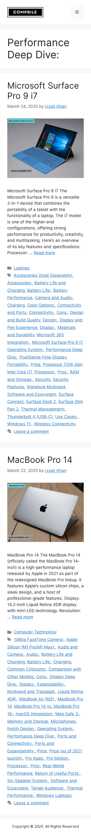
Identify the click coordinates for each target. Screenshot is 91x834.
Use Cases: (66, 416)
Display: (47, 327)
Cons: (62, 312)
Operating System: (25, 349)
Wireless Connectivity (55, 423)
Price (36, 364)
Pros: (62, 372)
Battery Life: (39, 290)
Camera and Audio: (54, 297)
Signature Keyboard (46, 386)
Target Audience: (47, 788)
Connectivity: (41, 312)
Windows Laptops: (54, 795)
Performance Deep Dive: (31, 736)
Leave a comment (31, 431)
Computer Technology (35, 632)
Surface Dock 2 (41, 401)
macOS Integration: (34, 713)
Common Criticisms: (26, 669)
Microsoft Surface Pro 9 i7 (57, 342)
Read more (44, 252)
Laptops (22, 268)
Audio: (32, 654)
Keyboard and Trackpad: (31, 691)
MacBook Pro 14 (39, 460)
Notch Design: (21, 728)
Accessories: (19, 282)
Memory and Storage (27, 721)
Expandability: (51, 684)
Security (42, 379)
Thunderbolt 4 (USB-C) (30, 416)
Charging (16, 305)
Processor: (44, 372)
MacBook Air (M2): (37, 699)
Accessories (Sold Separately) (43, 275)
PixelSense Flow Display (42, 357)
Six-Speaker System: (27, 780)
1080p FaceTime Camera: (39, 639)
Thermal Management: (43, 409)
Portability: (17, 364)
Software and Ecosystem (31, 394)
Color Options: (41, 305)
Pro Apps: (34, 758)
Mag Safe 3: (67, 713)
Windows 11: (19, 423)
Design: (50, 320)
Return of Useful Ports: (57, 773)
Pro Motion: (58, 758)
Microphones (63, 721)
